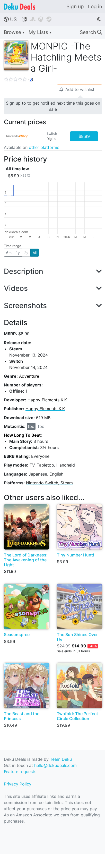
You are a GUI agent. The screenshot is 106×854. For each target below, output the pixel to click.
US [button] (10, 19)
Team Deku (61, 759)
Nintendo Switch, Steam (49, 482)
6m (9, 252)
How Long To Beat (22, 435)
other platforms (44, 147)
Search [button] (91, 32)
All (35, 252)
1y (18, 252)
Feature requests (20, 771)
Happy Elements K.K (47, 399)
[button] (18, 79)
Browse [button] (13, 32)
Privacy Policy (17, 784)
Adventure (29, 376)
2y (26, 252)
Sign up (75, 6)
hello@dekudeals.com (55, 765)
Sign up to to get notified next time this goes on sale (53, 106)
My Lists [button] (39, 32)
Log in (95, 6)
